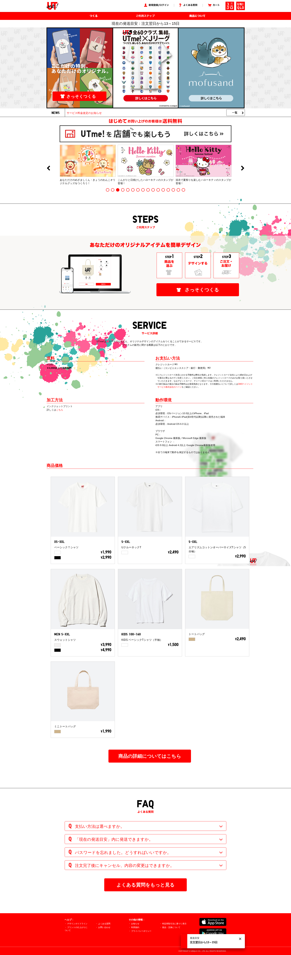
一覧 (234, 112)
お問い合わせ (104, 927)
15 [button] (178, 190)
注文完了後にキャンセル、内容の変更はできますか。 (124, 865)
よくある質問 (104, 923)
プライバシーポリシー (141, 931)
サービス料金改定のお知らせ (84, 113)
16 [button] (183, 190)
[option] (88, 165)
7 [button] (138, 190)
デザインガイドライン (77, 923)
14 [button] (173, 190)
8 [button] (143, 190)
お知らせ (135, 923)
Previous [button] (48, 168)
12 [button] (163, 190)
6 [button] (133, 190)
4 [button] (122, 190)
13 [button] (168, 190)
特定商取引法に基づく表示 (174, 923)
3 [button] (117, 190)
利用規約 (135, 927)
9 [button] (148, 190)
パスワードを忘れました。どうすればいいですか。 (123, 852)
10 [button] (153, 190)
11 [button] (158, 190)
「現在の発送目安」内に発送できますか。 (114, 839)
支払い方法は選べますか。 (99, 826)
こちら (59, 409)
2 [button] (112, 190)
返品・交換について (171, 927)
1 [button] (107, 190)
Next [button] (242, 168)
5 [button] (128, 190)
